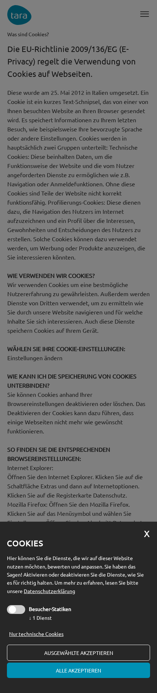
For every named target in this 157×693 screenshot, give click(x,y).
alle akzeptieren (78, 670)
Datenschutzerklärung (49, 591)
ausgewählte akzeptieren (78, 652)
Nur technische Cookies (36, 633)
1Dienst (40, 617)
